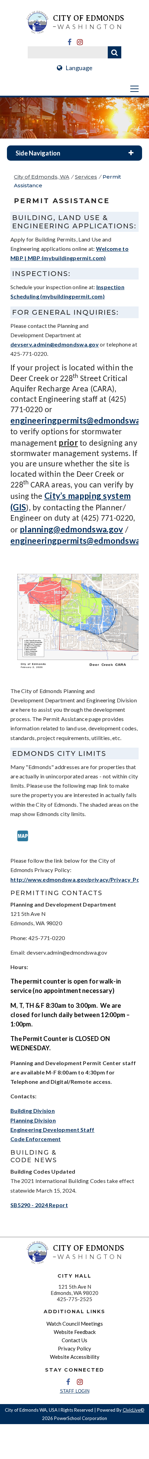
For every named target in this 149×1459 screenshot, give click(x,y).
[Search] (114, 52)
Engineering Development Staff (52, 1129)
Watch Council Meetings (74, 1323)
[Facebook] (69, 42)
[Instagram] (79, 42)
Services (86, 176)
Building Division (32, 1110)
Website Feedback (75, 1332)
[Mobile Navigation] (74, 89)
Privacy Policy (74, 1348)
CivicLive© (133, 1410)
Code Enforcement (35, 1139)
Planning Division (33, 1120)
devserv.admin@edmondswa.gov (54, 344)
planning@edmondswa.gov (71, 529)
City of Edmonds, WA (41, 176)
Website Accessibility (74, 1357)
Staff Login (74, 1391)
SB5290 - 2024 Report (39, 1205)
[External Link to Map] (22, 846)
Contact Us (74, 1340)
